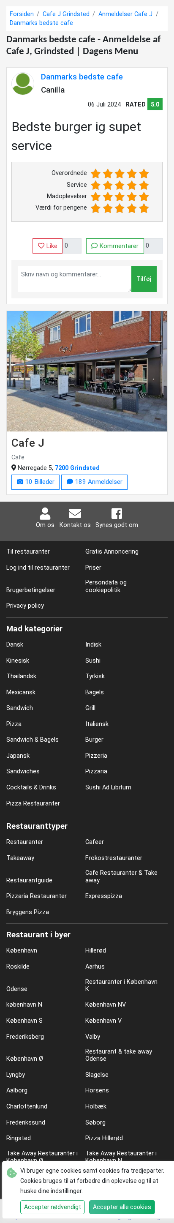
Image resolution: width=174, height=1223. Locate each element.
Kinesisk (17, 660)
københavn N (24, 1004)
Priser (93, 567)
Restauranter (24, 842)
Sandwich (19, 708)
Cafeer (94, 842)
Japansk (18, 755)
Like (50, 246)
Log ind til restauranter (38, 567)
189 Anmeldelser (97, 482)
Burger (94, 739)
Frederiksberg (25, 1036)
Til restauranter (28, 551)
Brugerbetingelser (30, 590)
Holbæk (95, 1106)
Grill (90, 708)
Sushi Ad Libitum (108, 787)
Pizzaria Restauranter (36, 896)
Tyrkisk (95, 676)
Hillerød (95, 950)
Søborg (95, 1122)
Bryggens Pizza (27, 912)
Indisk (93, 644)
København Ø (24, 1058)
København (21, 950)
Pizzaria (96, 771)
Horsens (97, 1090)
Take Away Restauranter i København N (121, 1157)
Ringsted (18, 1138)
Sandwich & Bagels (32, 739)
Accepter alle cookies (122, 1207)
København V (103, 1020)
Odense (16, 989)
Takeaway (20, 858)
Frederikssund (25, 1122)
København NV (105, 1004)
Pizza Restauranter (33, 803)
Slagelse (97, 1074)
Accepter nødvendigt (52, 1207)
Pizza (14, 724)
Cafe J (27, 442)
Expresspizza (103, 896)
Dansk (14, 644)
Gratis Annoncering (112, 551)
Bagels (94, 692)
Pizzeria (96, 755)
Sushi (93, 660)
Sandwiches (23, 771)
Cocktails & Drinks (31, 787)
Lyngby (15, 1074)
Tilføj (143, 279)
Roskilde (18, 966)
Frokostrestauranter (113, 858)
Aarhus (95, 966)
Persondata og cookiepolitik (106, 586)
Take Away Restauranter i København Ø (42, 1157)
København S (24, 1020)
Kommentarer (118, 246)
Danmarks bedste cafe (82, 77)
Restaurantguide (29, 880)
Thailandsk (21, 676)
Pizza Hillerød (104, 1138)
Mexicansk (20, 692)
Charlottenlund (26, 1106)
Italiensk (97, 724)
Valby (92, 1036)
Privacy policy (25, 605)
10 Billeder (38, 482)
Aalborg (16, 1090)
